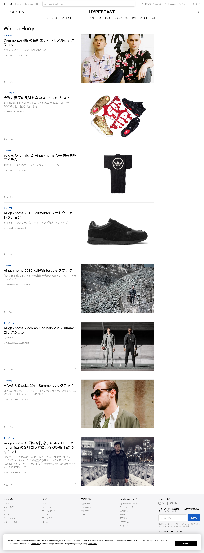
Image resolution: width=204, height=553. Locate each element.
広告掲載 (124, 518)
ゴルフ (45, 514)
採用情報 (124, 510)
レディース (47, 506)
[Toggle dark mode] (199, 11)
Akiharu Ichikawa (12, 284)
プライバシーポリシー (166, 526)
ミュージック (104, 17)
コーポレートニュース (129, 506)
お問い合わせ (126, 525)
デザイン (91, 17)
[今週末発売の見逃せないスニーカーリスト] (117, 116)
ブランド (144, 17)
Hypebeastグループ (128, 503)
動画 (134, 17)
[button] (46, 81)
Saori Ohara (10, 55)
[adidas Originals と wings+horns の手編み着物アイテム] (117, 173)
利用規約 (195, 524)
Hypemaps (86, 506)
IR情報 (123, 514)
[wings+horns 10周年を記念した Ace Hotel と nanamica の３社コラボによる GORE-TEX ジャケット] (117, 461)
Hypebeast (86, 503)
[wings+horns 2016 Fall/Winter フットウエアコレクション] (117, 231)
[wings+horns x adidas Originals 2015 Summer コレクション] (117, 346)
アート (80, 17)
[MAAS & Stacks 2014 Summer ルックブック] (117, 403)
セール (45, 521)
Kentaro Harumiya (13, 228)
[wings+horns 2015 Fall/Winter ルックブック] (117, 288)
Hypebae (85, 510)
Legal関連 (124, 521)
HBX (83, 514)
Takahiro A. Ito (11, 399)
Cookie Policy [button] (36, 544)
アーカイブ (47, 518)
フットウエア (67, 17)
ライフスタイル (121, 17)
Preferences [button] (92, 544)
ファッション (52, 17)
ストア (155, 17)
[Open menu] (5, 11)
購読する (194, 517)
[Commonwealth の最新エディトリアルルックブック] (117, 58)
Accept (186, 544)
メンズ (45, 503)
